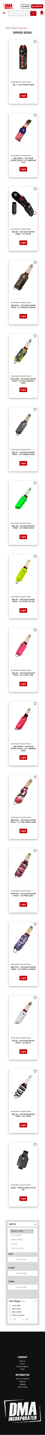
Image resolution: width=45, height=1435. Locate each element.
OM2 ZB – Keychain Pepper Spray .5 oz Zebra (23, 1115)
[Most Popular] (22, 1235)
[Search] (33, 13)
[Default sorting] (22, 1231)
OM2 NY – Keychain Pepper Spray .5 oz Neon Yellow (23, 601)
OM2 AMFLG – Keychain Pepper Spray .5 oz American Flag (23, 160)
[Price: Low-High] (22, 1248)
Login (26, 6)
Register (38, 6)
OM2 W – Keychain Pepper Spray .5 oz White (23, 1042)
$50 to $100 (16, 1312)
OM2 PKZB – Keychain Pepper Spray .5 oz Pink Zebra (23, 895)
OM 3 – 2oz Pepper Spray (23, 85)
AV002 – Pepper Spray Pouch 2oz (23, 1189)
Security (14, 28)
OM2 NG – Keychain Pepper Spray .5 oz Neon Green (23, 527)
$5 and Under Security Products (21, 82)
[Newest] (22, 1244)
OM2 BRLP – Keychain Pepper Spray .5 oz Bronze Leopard (23, 306)
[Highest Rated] (22, 1240)
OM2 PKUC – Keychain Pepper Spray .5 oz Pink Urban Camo (23, 821)
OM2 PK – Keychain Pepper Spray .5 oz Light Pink (23, 674)
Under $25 (16, 1306)
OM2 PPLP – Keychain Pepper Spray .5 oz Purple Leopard (23, 968)
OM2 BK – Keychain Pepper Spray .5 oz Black (23, 233)
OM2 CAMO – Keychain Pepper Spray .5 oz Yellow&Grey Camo (23, 381)
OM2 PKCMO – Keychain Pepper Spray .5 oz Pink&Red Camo (23, 749)
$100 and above (18, 1315)
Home (8, 28)
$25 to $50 (16, 1309)
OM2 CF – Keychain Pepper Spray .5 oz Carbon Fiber (23, 454)
